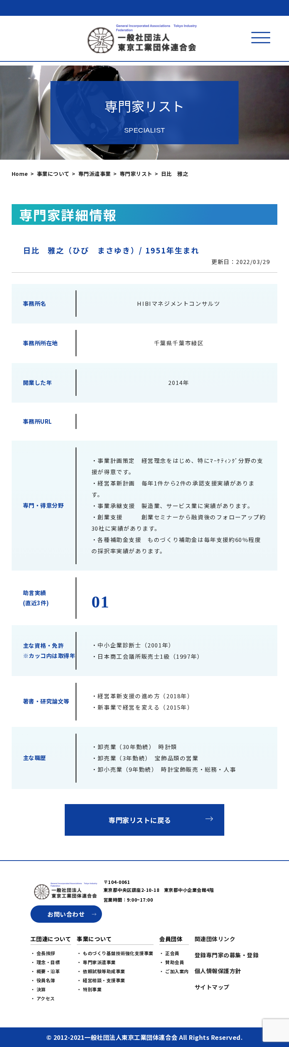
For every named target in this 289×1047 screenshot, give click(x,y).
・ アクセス (42, 998)
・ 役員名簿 (42, 980)
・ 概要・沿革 (45, 971)
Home (20, 173)
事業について (53, 173)
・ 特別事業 (89, 989)
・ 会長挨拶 (42, 953)
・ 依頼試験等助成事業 (101, 971)
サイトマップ (212, 987)
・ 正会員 (169, 953)
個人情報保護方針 (218, 971)
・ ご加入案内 (174, 971)
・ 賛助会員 (171, 962)
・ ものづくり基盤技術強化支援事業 (115, 953)
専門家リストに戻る (139, 820)
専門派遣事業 (94, 173)
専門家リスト (136, 173)
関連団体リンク (215, 939)
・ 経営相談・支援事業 (101, 980)
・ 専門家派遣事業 (96, 962)
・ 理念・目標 (45, 962)
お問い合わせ (66, 914)
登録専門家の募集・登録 (227, 955)
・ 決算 (38, 989)
